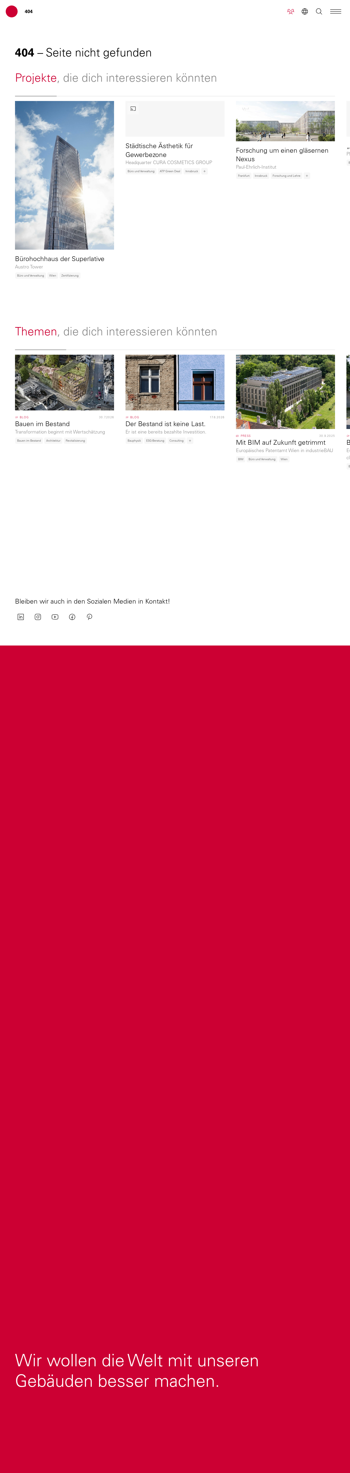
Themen (36, 331)
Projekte (36, 78)
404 (29, 11)
